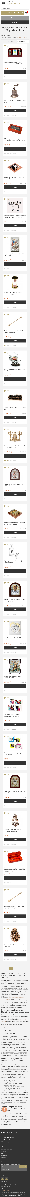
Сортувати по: (11, 41)
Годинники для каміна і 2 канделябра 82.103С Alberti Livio (15, 446)
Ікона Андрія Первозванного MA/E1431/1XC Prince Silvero (12, 676)
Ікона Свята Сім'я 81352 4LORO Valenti (13, 638)
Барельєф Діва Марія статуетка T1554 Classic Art (15, 945)
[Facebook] (2, 1178)
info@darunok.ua (5, 1190)
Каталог (14, 18)
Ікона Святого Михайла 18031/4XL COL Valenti (14, 254)
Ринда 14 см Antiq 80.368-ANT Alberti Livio (15, 101)
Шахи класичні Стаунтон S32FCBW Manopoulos (14, 178)
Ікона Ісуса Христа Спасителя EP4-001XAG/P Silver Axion (14, 600)
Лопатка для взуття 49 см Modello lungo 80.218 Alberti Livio (14, 331)
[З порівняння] (8, 46)
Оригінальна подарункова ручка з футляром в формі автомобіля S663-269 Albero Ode (14, 869)
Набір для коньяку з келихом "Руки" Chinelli (14, 370)
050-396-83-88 (7, 13)
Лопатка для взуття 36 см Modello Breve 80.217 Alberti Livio (14, 907)
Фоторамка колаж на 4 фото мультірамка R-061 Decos (12, 715)
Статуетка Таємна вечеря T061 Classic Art (15, 408)
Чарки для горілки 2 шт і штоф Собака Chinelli (13, 561)
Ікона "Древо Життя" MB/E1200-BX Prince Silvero (14, 792)
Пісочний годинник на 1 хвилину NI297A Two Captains (13, 293)
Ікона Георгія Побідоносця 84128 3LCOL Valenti (13, 485)
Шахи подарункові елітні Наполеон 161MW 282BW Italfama (14, 523)
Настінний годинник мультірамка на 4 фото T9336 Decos (15, 753)
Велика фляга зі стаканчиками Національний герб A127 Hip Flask (14, 63)
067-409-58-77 (18, 13)
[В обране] (5, 46)
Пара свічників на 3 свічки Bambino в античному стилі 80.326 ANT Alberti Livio (15, 217)
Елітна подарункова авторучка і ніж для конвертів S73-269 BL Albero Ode (14, 139)
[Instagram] (6, 1178)
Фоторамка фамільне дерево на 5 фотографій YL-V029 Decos (14, 830)
